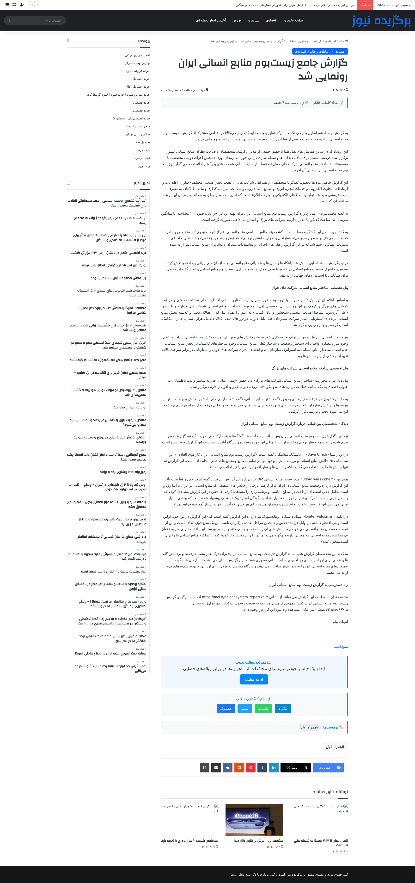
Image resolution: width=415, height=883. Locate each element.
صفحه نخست (293, 20)
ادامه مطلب (254, 679)
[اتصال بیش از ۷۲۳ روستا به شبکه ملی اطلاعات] (319, 820)
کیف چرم (144, 150)
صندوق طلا (142, 142)
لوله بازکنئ (142, 158)
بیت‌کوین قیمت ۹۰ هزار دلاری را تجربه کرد (189, 841)
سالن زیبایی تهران (138, 134)
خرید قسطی (141, 102)
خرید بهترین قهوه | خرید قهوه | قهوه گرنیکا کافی (117, 94)
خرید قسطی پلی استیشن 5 (131, 118)
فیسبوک (226, 708)
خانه (342, 41)
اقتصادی (272, 20)
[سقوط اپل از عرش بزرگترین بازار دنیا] (254, 820)
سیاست (253, 20)
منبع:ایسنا (340, 646)
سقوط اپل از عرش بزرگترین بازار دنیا (258, 841)
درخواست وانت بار (137, 126)
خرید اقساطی (140, 79)
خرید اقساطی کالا (138, 86)
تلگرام (282, 708)
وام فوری (144, 166)
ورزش (237, 20)
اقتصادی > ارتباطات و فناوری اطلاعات (311, 41)
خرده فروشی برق (138, 71)
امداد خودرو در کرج (137, 55)
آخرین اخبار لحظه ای (211, 20)
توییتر (245, 708)
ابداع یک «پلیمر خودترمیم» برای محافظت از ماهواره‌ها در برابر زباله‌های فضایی (254, 668)
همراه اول (334, 746)
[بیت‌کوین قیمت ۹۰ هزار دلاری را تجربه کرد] (189, 820)
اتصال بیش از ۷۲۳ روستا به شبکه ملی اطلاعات (321, 843)
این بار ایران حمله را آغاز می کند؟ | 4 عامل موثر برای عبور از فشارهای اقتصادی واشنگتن (295, 5)
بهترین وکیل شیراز (138, 63)
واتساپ (263, 708)
